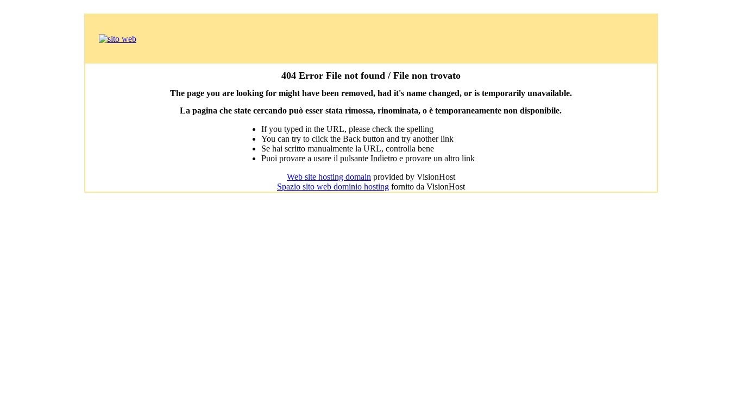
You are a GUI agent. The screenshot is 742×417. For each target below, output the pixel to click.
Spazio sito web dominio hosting (333, 186)
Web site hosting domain (329, 176)
